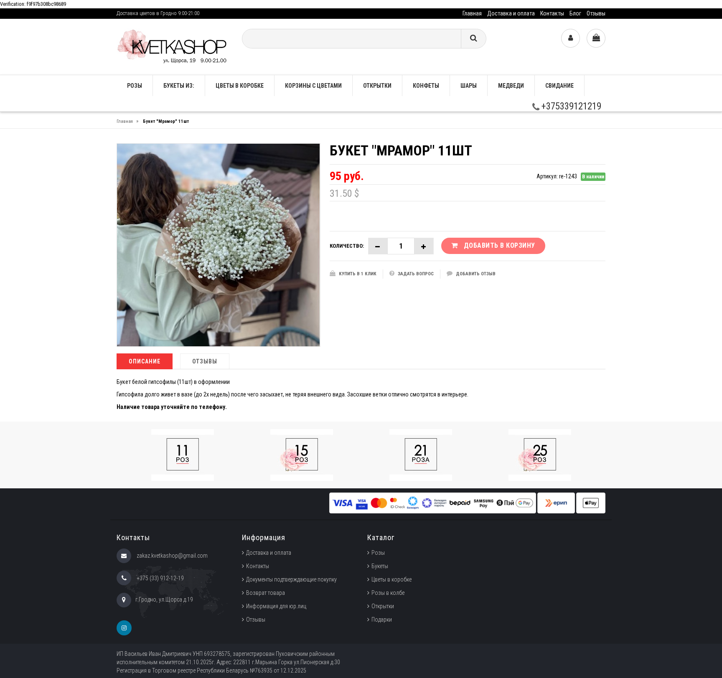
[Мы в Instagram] (124, 627)
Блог (575, 13)
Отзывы (596, 13)
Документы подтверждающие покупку (291, 579)
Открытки (377, 85)
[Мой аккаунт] (570, 38)
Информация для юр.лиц (276, 606)
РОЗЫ (134, 85)
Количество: (347, 246)
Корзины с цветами (313, 85)
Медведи (511, 85)
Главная (472, 13)
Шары (468, 85)
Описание (144, 361)
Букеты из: (178, 85)
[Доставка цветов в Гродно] (173, 46)
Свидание (559, 85)
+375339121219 (570, 106)
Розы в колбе (387, 592)
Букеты (379, 566)
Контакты (552, 13)
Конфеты (426, 85)
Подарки (381, 619)
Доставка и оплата (511, 13)
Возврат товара (265, 592)
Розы (378, 552)
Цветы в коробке (240, 85)
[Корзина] (596, 38)
